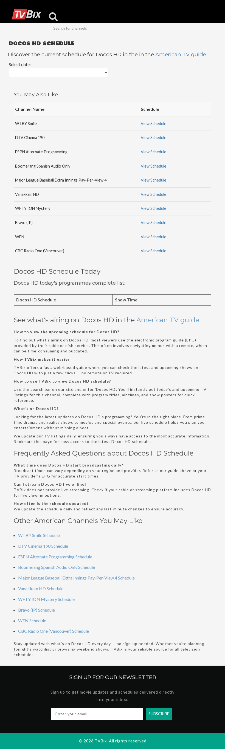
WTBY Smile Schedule (39, 535)
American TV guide (180, 54)
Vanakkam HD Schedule (40, 588)
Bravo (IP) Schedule (36, 609)
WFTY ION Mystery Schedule (46, 599)
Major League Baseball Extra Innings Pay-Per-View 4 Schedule (76, 577)
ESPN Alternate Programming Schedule (55, 556)
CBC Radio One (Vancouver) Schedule (53, 631)
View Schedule (153, 123)
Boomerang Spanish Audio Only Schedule (56, 567)
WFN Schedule (32, 620)
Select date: (20, 64)
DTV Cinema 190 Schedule (43, 546)
